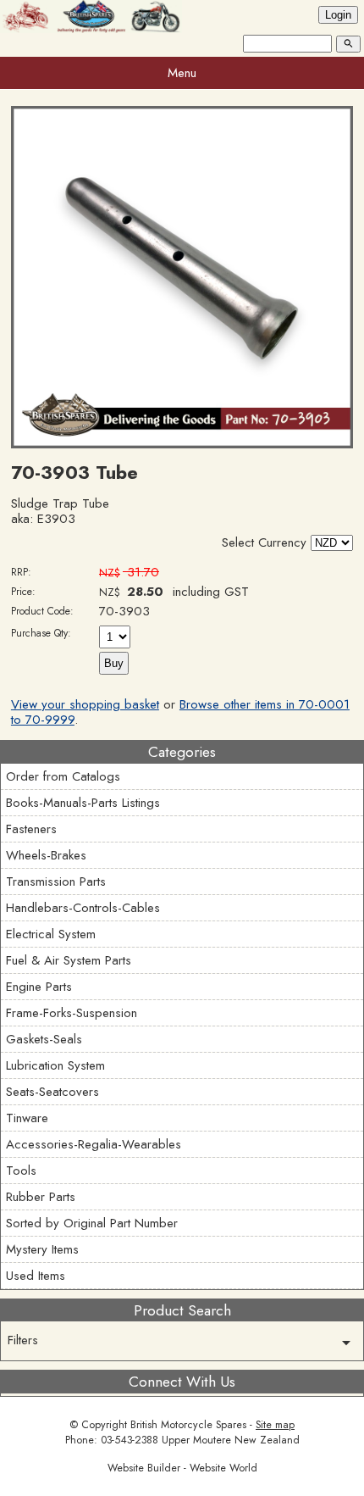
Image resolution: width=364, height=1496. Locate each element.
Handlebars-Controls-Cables (83, 907)
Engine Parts (39, 986)
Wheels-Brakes (46, 855)
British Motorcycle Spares (188, 1424)
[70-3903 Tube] (182, 444)
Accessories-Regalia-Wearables (93, 1144)
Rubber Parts (40, 1196)
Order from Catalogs (63, 776)
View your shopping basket (85, 704)
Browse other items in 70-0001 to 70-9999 (180, 712)
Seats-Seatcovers (52, 1091)
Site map (275, 1424)
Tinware (27, 1118)
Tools (21, 1170)
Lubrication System (55, 1065)
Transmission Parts (56, 881)
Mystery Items (42, 1249)
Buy (114, 663)
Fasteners (31, 829)
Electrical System (51, 934)
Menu (182, 73)
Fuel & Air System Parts (68, 960)
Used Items (35, 1275)
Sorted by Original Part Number (92, 1223)
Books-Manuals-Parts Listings (83, 802)
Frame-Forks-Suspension (71, 1013)
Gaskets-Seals (44, 1039)
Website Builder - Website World (182, 1468)
